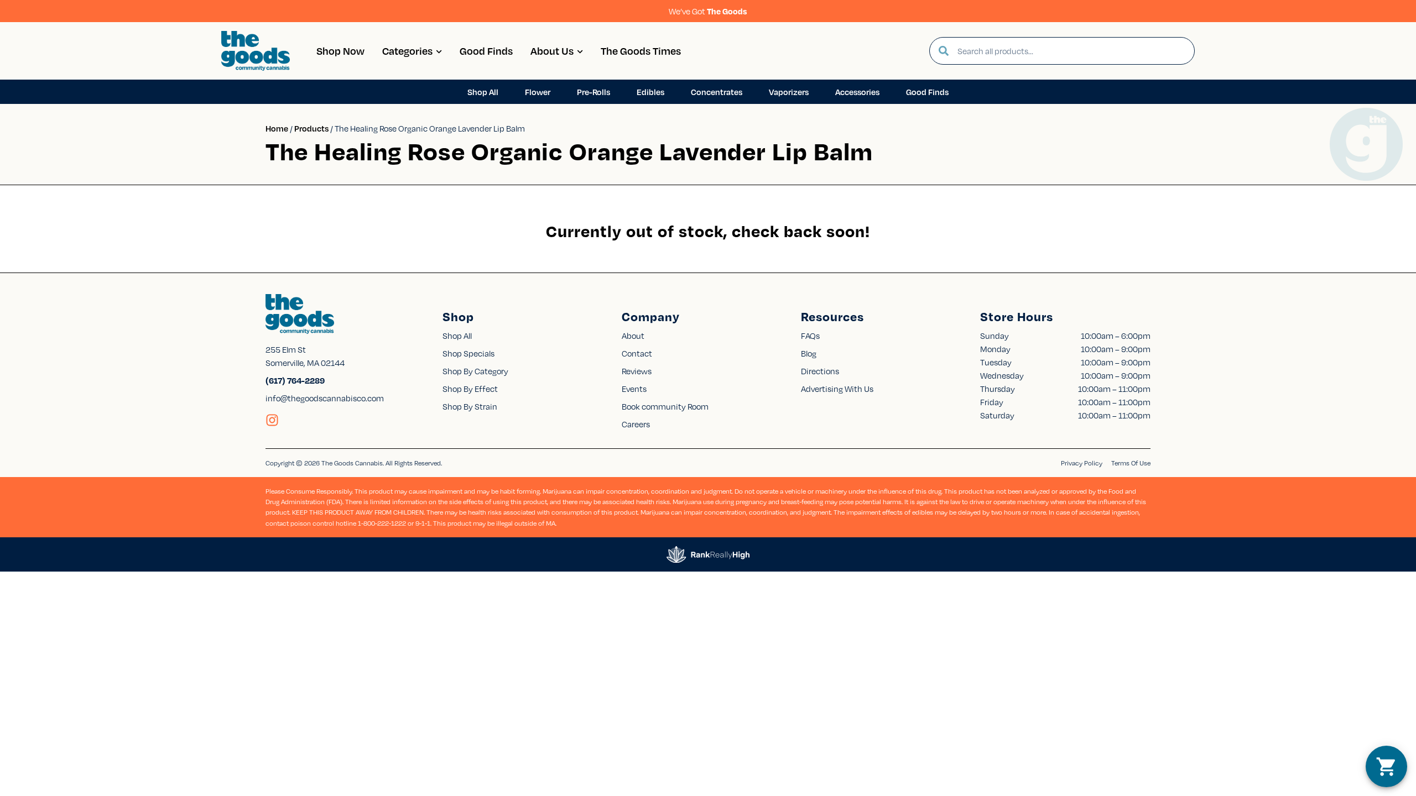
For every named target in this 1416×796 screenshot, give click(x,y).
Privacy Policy (1081, 463)
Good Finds (486, 50)
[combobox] (1071, 51)
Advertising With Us (837, 389)
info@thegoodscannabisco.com (325, 398)
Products (311, 128)
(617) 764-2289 (295, 380)
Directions (820, 371)
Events (634, 389)
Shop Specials (468, 353)
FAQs (810, 336)
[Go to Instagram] (272, 420)
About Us (552, 50)
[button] (1386, 766)
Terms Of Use (1130, 463)
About (633, 336)
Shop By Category (475, 371)
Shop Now (340, 50)
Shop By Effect (470, 389)
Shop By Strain (469, 406)
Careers (636, 424)
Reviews (637, 371)
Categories (407, 50)
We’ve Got (708, 11)
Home (277, 128)
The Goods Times (641, 50)
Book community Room (665, 406)
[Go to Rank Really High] (708, 554)
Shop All (457, 336)
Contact (637, 353)
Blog (808, 353)
